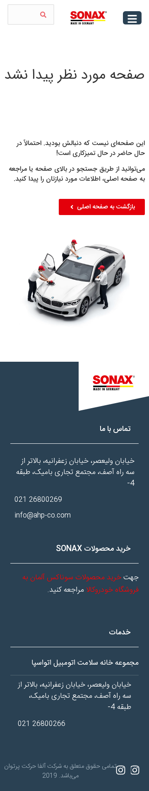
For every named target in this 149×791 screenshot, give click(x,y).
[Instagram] (134, 770)
